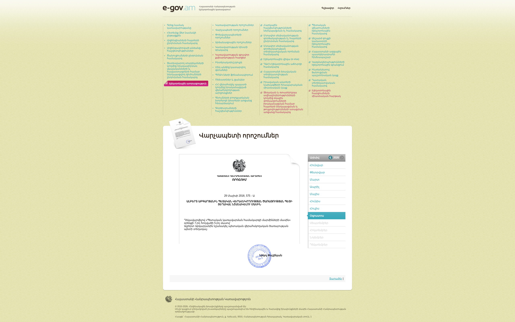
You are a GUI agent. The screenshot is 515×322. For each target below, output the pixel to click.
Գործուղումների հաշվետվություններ (228, 109)
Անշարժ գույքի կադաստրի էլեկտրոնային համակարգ (321, 42)
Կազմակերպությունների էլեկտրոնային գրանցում (328, 63)
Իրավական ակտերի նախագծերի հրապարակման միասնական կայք (283, 85)
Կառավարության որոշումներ (234, 25)
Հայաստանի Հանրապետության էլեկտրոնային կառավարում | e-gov (199, 9)
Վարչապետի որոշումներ (231, 29)
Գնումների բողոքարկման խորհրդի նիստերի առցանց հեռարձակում (233, 100)
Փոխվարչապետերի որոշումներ (228, 36)
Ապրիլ (314, 186)
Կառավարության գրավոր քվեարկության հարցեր (232, 56)
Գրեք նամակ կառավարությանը (179, 26)
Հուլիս (314, 208)
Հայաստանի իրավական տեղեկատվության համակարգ (280, 74)
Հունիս (315, 201)
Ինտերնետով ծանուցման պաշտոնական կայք (325, 72)
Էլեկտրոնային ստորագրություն (187, 83)
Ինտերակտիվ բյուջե (228, 62)
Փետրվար (317, 172)
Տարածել (335, 278)
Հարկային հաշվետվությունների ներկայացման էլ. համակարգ (283, 28)
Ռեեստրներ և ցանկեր (230, 79)
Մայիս (314, 194)
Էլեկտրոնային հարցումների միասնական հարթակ (326, 93)
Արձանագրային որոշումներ (233, 42)
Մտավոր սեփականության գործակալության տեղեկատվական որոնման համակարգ (282, 50)
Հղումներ (344, 7)
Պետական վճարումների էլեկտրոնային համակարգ (321, 29)
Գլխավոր (328, 7)
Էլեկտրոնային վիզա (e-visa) (281, 59)
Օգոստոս (317, 215)
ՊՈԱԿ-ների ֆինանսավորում (234, 74)
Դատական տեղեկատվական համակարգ (323, 83)
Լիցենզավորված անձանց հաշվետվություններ (184, 49)
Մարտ (314, 179)
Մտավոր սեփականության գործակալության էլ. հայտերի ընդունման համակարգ (282, 38)
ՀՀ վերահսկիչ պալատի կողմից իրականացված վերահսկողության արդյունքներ (231, 88)
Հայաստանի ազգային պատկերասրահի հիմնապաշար (326, 54)
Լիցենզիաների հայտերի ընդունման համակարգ (183, 42)
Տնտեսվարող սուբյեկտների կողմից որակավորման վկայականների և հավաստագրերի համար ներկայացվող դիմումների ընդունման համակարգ (185, 70)
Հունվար (316, 165)
